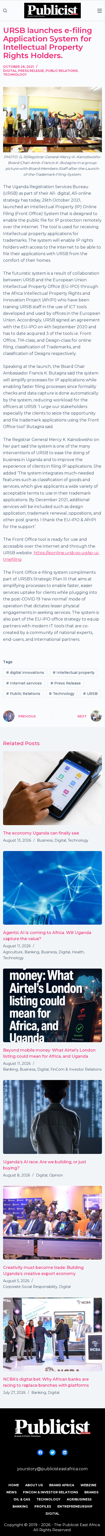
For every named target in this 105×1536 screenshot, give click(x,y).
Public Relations (62, 71)
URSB (90, 693)
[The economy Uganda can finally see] (52, 788)
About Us (34, 1485)
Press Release (31, 71)
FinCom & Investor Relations (75, 1069)
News (11, 1492)
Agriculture (13, 952)
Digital (10, 71)
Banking (31, 952)
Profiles (42, 1506)
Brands (91, 1492)
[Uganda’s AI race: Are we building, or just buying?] (52, 1117)
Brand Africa (61, 1485)
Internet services (24, 683)
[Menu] (99, 10)
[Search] (5, 10)
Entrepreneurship (75, 1506)
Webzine (88, 1485)
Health (78, 952)
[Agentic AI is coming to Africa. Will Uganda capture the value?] (52, 888)
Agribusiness (79, 1499)
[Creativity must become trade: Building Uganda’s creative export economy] (52, 1223)
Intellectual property (74, 672)
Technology (15, 74)
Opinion (56, 1175)
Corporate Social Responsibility (30, 1286)
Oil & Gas (22, 1499)
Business (45, 840)
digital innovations (25, 672)
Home (13, 1485)
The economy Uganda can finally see (41, 833)
